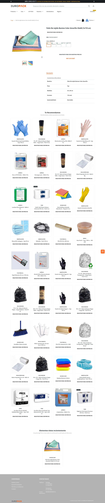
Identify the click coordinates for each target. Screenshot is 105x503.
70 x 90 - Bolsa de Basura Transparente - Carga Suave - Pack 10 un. (84, 275)
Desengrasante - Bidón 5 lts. (42, 175)
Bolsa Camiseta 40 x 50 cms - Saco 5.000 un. (41, 344)
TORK (42, 205)
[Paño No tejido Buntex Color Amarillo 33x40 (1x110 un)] (52, 446)
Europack (75, 500)
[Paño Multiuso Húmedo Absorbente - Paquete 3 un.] (63, 194)
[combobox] (61, 6)
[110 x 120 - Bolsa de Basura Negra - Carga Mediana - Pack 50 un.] (20, 295)
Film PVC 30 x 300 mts (63, 241)
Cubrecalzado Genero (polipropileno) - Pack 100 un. (84, 378)
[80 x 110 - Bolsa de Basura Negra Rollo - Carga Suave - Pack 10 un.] (42, 295)
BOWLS (84, 238)
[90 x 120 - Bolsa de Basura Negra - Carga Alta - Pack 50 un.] (42, 364)
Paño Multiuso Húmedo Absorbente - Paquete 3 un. (63, 208)
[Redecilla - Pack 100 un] (42, 227)
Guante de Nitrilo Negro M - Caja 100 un (63, 275)
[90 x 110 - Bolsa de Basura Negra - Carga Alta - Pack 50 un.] (85, 295)
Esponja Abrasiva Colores (63, 378)
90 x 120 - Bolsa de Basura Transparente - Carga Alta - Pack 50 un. (84, 344)
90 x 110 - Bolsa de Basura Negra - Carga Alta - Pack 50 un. (84, 309)
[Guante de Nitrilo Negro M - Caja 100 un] (63, 260)
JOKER (20, 408)
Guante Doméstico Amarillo (85, 208)
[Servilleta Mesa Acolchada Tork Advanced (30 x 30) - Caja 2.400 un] (42, 397)
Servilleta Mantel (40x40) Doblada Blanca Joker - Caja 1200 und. (20, 412)
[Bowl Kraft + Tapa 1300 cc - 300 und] (85, 227)
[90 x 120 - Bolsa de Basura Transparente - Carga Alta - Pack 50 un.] (85, 330)
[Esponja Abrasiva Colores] (63, 364)
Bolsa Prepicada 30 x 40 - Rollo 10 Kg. (20, 378)
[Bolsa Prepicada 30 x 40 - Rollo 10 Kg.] (20, 364)
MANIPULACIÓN (20, 139)
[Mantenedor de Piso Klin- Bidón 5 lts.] (63, 128)
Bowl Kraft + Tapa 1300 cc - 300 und (85, 241)
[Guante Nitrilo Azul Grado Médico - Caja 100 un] (20, 128)
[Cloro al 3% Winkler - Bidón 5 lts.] (20, 161)
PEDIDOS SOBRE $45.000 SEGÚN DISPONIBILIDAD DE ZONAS (59, 1)
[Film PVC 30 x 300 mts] (63, 227)
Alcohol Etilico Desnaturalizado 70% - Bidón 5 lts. (42, 275)
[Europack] (18, 6)
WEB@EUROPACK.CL (51, 492)
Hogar (12, 20)
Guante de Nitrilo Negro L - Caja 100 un (63, 309)
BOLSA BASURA (41, 139)
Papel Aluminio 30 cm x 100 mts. (20, 275)
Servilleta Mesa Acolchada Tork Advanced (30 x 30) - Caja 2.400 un (42, 412)
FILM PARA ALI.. (63, 239)
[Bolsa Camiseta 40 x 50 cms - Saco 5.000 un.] (42, 330)
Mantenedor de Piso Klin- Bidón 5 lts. (63, 141)
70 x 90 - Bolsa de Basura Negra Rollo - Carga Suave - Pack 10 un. (42, 141)
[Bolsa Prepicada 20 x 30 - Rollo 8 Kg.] (85, 161)
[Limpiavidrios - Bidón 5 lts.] (63, 397)
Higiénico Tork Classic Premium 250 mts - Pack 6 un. (85, 412)
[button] (39, 42)
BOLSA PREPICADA (85, 172)
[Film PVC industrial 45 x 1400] (63, 330)
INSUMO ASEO (63, 205)
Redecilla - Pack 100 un (42, 241)
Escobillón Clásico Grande (20, 344)
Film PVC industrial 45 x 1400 (63, 344)
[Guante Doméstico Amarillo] (85, 194)
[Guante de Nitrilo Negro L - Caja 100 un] (63, 295)
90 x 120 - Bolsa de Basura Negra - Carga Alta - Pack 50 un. (41, 378)
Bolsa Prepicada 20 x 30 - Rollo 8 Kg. (84, 174)
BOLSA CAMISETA (41, 341)
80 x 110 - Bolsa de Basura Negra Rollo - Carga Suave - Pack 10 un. (41, 309)
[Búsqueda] (89, 6)
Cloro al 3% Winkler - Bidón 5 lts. (20, 175)
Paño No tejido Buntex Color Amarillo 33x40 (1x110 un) (52, 460)
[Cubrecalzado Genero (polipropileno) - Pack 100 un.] (85, 364)
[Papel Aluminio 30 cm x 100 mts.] (20, 260)
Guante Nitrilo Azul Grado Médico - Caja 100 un (20, 141)
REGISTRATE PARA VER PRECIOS (54, 32)
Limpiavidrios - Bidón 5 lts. (63, 412)
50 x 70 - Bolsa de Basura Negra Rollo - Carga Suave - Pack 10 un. (63, 174)
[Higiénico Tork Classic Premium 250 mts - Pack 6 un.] (85, 397)
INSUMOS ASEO (20, 342)
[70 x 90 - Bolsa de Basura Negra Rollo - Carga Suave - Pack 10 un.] (42, 128)
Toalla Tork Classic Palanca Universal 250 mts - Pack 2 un (41, 208)
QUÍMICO (63, 139)
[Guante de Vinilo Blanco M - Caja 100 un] (85, 128)
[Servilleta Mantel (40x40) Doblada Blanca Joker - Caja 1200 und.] (20, 397)
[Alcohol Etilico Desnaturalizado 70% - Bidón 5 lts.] (42, 260)
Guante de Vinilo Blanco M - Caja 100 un (84, 141)
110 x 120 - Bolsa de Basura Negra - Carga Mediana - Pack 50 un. (20, 309)
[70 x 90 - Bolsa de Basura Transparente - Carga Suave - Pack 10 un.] (85, 260)
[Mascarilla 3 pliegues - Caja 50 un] (20, 227)
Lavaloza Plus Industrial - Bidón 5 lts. (20, 208)
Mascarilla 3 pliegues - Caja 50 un (20, 241)
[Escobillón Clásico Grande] (20, 330)
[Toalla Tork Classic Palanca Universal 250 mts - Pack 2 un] (42, 194)
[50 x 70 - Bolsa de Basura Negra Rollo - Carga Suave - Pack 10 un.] (63, 161)
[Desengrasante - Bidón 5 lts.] (42, 161)
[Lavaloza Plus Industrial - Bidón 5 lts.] (20, 194)
